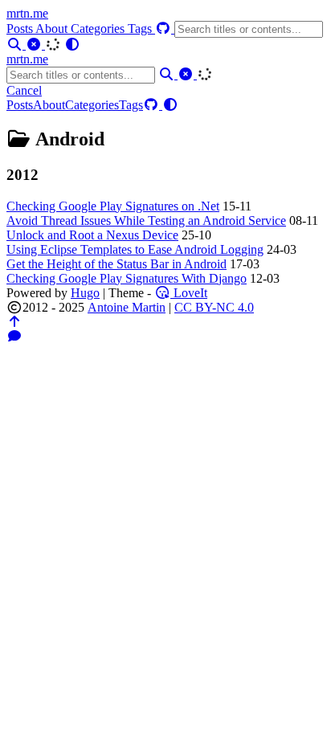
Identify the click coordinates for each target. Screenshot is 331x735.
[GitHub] (164, 28)
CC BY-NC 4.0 (214, 307)
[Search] (16, 44)
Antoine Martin (127, 307)
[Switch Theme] (72, 44)
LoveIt (188, 293)
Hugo (85, 293)
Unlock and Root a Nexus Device (92, 235)
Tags (141, 28)
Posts (20, 28)
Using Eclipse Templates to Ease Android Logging (135, 249)
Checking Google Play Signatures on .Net (112, 206)
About (53, 28)
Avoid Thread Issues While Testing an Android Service (146, 220)
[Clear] (35, 44)
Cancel (24, 90)
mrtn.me (27, 13)
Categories (99, 28)
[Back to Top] (14, 322)
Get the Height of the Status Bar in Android (116, 264)
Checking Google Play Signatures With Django (126, 278)
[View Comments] (14, 336)
